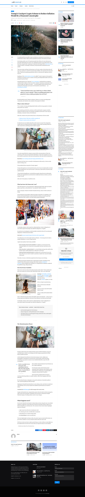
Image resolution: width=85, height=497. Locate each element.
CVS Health (44, 273)
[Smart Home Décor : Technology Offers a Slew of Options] (66, 50)
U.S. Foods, (46, 276)
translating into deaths (22, 87)
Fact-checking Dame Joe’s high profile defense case (32, 158)
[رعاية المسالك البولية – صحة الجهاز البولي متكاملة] (59, 70)
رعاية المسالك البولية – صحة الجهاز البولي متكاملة (67, 69)
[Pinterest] (12, 67)
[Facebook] (12, 60)
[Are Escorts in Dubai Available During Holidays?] (49, 447)
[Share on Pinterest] (19, 23)
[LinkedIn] (12, 65)
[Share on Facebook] (15, 23)
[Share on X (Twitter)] (17, 23)
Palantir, (43, 279)
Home (12, 8)
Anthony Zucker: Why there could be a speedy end (29, 118)
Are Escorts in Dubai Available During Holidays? (48, 453)
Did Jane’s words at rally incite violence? (27, 120)
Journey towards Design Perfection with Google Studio (33, 235)
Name (56, 466)
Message (56, 474)
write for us (71, 2)
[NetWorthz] (16, 2)
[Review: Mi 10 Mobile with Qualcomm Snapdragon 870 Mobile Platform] (66, 33)
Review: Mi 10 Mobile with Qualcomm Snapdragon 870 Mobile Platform (67, 40)
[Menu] (73, 6)
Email (56, 470)
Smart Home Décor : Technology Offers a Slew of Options (67, 57)
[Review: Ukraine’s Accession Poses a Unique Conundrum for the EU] (66, 17)
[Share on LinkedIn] (21, 23)
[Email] (12, 70)
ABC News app (26, 389)
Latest (12, 11)
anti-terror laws (49, 64)
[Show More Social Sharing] (23, 23)
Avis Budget (46, 275)
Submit (57, 482)
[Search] (72, 6)
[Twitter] (12, 62)
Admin (15, 20)
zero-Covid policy (35, 81)
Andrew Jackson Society (29, 76)
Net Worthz (47, 493)
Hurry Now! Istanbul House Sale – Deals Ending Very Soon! (33, 453)
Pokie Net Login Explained (16, 444)
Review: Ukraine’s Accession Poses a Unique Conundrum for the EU (67, 24)
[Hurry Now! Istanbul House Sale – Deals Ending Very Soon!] (34, 447)
